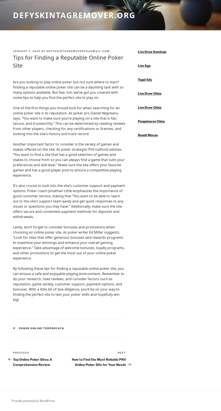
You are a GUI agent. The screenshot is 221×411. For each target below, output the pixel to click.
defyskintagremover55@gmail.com (78, 51)
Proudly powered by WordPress (33, 401)
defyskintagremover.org (74, 15)
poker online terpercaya (42, 328)
